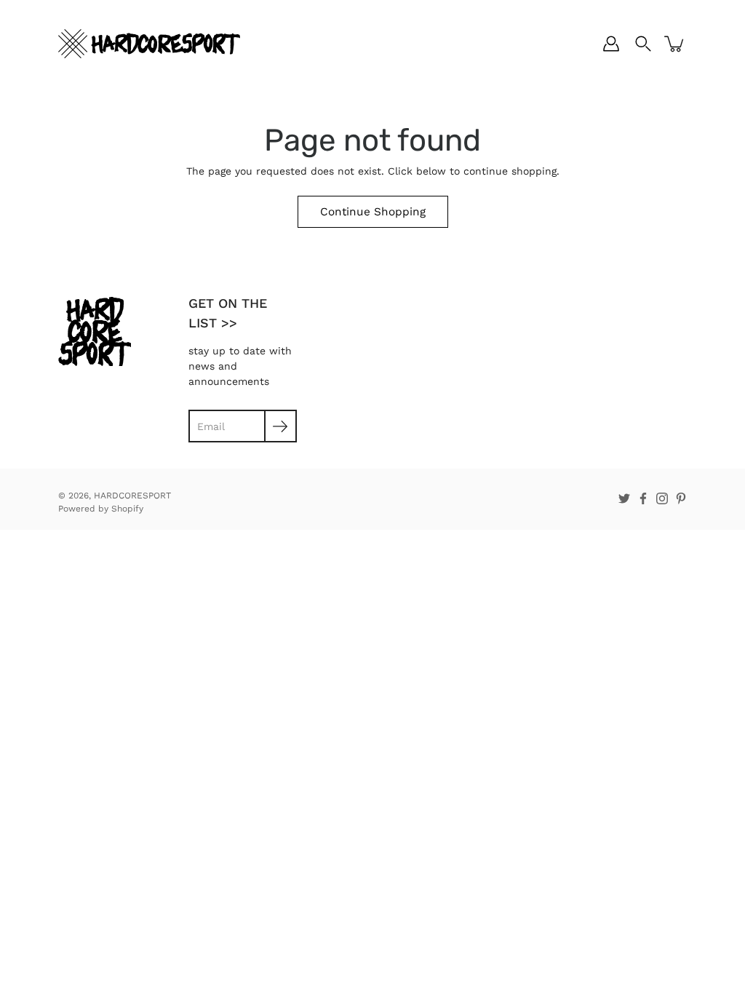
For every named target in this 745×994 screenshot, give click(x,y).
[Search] (643, 43)
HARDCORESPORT (132, 495)
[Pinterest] (681, 498)
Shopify (127, 509)
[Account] (611, 43)
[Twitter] (624, 498)
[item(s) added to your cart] (675, 43)
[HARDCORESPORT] (149, 43)
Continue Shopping (373, 211)
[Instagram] (662, 498)
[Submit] (280, 426)
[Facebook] (643, 498)
